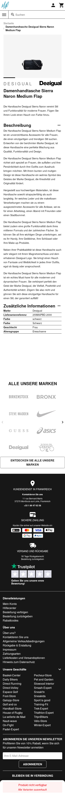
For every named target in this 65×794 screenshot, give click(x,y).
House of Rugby (13, 713)
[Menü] (4, 15)
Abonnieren (32, 764)
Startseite (8, 23)
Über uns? (9, 633)
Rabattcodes (10, 620)
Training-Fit (41, 704)
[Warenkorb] (61, 5)
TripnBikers (41, 717)
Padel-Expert (11, 729)
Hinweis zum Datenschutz (19, 662)
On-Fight (8, 725)
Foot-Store (9, 696)
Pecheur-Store (43, 675)
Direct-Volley (10, 688)
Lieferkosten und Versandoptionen (24, 658)
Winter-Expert (42, 725)
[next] (62, 422)
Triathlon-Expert (44, 713)
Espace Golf (10, 692)
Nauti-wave (10, 721)
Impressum (9, 649)
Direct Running (12, 684)
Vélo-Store (40, 721)
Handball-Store (12, 708)
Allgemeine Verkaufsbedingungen (24, 641)
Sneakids (40, 696)
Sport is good (42, 700)
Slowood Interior (44, 684)
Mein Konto (10, 604)
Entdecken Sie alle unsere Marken (32, 462)
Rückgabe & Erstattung (17, 645)
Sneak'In (39, 692)
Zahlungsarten (12, 654)
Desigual (18, 83)
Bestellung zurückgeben (32, 558)
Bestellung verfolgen (15, 612)
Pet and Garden (43, 679)
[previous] (2, 422)
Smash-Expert (42, 688)
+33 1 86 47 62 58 (32, 505)
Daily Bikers (10, 679)
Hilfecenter (9, 608)
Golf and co (10, 704)
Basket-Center (11, 675)
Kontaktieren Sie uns (32, 494)
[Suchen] (13, 15)
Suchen (20, 15)
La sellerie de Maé (14, 717)
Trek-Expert (41, 708)
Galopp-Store (11, 700)
